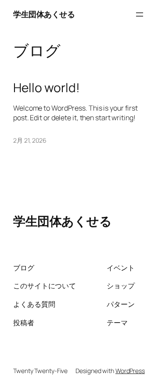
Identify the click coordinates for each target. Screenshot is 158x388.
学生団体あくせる (44, 14)
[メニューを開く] (139, 14)
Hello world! (46, 88)
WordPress (130, 370)
